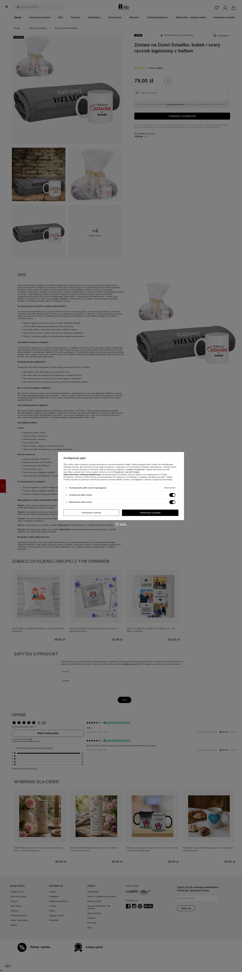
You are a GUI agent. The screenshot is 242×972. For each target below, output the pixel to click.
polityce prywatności (136, 469)
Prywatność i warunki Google (126, 472)
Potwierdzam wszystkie (150, 513)
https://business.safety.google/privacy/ (82, 474)
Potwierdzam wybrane (91, 513)
